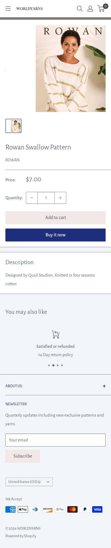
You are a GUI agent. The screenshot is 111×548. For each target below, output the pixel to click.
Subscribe (22, 456)
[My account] (90, 9)
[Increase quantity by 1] (60, 197)
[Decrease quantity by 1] (31, 197)
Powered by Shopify (20, 536)
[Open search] (80, 9)
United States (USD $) (24, 482)
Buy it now (55, 235)
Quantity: (14, 197)
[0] (101, 8)
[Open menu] (8, 8)
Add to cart (55, 217)
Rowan (12, 160)
